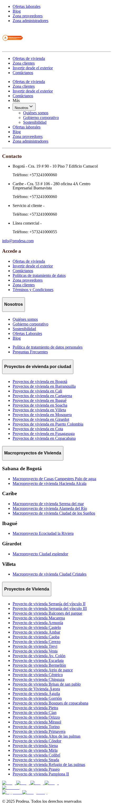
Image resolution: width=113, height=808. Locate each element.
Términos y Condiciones (33, 289)
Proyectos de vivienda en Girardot (41, 419)
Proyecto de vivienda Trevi (35, 646)
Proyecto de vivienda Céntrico (38, 674)
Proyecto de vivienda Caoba (36, 637)
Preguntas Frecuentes (30, 352)
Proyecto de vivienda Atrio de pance (43, 670)
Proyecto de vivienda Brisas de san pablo (47, 684)
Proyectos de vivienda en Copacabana (44, 438)
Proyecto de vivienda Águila (36, 693)
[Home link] (12, 47)
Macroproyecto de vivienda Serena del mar (48, 503)
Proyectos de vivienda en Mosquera (42, 414)
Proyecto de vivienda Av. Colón (39, 656)
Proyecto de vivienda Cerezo (36, 641)
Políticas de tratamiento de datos (39, 275)
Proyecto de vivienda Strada (36, 760)
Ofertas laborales (26, 6)
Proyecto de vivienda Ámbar (36, 632)
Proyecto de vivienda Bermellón (39, 665)
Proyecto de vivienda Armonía (38, 622)
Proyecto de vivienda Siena (35, 745)
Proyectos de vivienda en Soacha (40, 405)
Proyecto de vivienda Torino (36, 726)
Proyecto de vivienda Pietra (35, 708)
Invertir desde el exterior (33, 68)
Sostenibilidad (35, 122)
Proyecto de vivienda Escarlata (38, 660)
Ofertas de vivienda (29, 58)
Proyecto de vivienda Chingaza (38, 679)
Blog (17, 11)
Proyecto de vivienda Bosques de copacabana (50, 703)
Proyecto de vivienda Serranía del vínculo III (50, 608)
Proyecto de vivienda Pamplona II (41, 774)
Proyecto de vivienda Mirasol (37, 722)
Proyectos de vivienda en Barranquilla (44, 386)
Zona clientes (24, 63)
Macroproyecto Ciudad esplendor (40, 554)
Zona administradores (30, 20)
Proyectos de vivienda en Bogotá (40, 381)
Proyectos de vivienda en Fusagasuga (44, 433)
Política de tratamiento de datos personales (48, 347)
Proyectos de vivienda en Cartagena (42, 395)
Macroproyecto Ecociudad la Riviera (43, 533)
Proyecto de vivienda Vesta (35, 651)
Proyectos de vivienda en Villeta (39, 410)
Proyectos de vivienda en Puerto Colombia (48, 424)
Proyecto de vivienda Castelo (37, 627)
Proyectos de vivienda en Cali (37, 391)
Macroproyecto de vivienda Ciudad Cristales (49, 574)
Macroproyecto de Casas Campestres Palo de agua (54, 478)
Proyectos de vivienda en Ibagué (39, 400)
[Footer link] (9, 783)
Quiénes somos (35, 113)
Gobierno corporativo (41, 117)
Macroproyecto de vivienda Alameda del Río (50, 508)
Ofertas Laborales (27, 333)
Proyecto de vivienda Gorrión (37, 698)
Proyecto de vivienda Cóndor (37, 741)
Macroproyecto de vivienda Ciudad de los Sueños (54, 513)
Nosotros (21, 108)
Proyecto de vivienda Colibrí (36, 755)
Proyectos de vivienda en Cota (38, 429)
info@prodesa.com (18, 241)
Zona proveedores (28, 16)
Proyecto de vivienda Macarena (39, 618)
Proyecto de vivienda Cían (34, 712)
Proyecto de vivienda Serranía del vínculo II (49, 604)
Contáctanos (23, 72)
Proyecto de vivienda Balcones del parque (47, 613)
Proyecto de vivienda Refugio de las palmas (49, 764)
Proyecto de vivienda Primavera (39, 731)
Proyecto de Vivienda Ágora (36, 689)
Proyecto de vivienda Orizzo (36, 717)
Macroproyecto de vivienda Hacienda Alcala (49, 483)
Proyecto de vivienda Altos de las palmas (46, 736)
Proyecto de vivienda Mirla (35, 750)
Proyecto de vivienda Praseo (36, 769)
